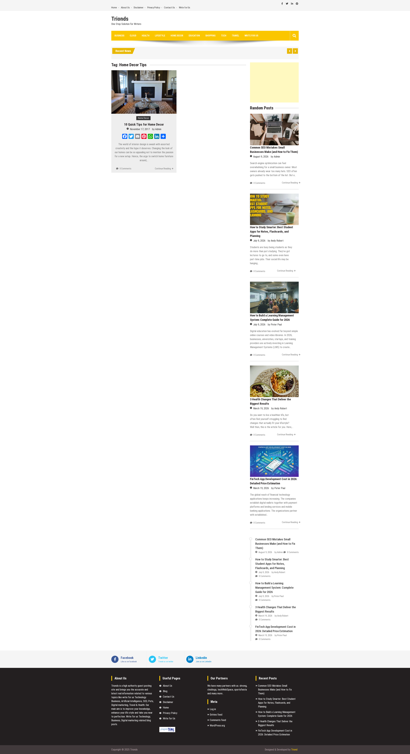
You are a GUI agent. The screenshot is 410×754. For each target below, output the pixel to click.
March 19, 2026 (261, 408)
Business (119, 35)
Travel (235, 35)
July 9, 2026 (259, 240)
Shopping (210, 35)
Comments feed (218, 720)
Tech (223, 35)
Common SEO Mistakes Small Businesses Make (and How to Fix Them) (275, 544)
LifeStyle (160, 35)
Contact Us (169, 7)
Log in (213, 709)
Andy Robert (277, 240)
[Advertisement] (274, 82)
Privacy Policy (153, 7)
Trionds (119, 19)
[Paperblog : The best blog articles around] (167, 731)
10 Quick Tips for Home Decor (144, 124)
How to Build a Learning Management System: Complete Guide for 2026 (274, 588)
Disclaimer (138, 7)
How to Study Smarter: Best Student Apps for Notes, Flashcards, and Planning (271, 232)
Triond (294, 749)
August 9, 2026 (260, 156)
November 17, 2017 (140, 129)
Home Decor (177, 35)
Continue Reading (163, 168)
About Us (125, 7)
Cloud (133, 35)
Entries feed (216, 714)
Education (194, 35)
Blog (165, 691)
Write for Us (184, 7)
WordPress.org (217, 725)
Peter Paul (276, 324)
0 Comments (125, 168)
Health (145, 35)
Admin (158, 129)
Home (114, 7)
